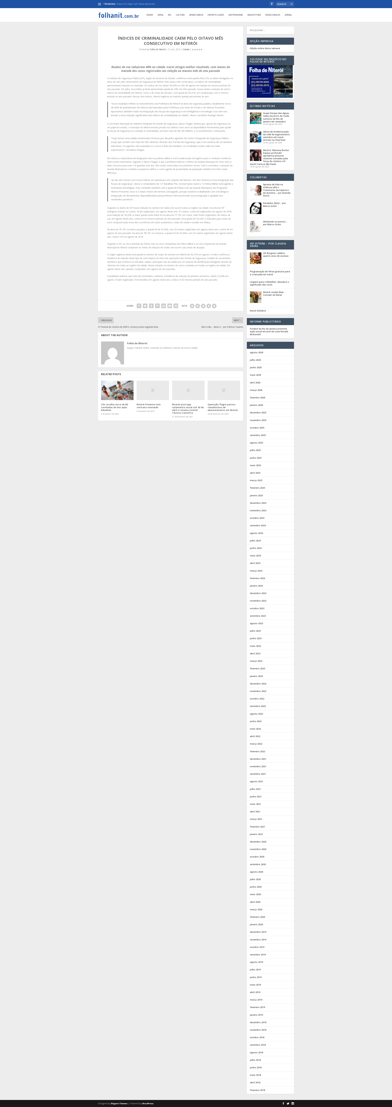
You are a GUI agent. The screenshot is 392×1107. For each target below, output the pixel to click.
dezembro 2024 (258, 502)
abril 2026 (255, 382)
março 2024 (256, 570)
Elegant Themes (119, 1103)
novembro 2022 (258, 691)
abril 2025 (255, 472)
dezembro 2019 (258, 931)
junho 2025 (256, 457)
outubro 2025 (257, 427)
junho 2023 (256, 638)
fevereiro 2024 (257, 578)
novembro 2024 (258, 510)
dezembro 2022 (258, 683)
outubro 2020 (257, 856)
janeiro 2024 (256, 585)
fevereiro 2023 (257, 668)
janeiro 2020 (256, 924)
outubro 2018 (257, 1037)
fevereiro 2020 (257, 916)
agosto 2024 (256, 533)
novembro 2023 (258, 600)
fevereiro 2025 (257, 487)
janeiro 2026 (256, 405)
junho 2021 (256, 796)
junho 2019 (256, 977)
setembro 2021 (258, 773)
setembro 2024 (258, 525)
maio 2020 (255, 894)
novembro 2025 (258, 420)
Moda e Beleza (272, 15)
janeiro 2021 (256, 834)
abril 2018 (255, 1082)
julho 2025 (255, 450)
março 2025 (256, 480)
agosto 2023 (256, 623)
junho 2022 (256, 721)
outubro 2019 (257, 947)
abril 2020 (255, 901)
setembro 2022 (258, 706)
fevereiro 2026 (257, 397)
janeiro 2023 (256, 676)
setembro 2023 (258, 615)
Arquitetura (254, 15)
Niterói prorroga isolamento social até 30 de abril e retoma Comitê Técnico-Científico (188, 408)
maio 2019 (255, 984)
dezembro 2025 (258, 412)
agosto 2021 (256, 781)
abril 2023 (255, 653)
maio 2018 (255, 1074)
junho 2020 (256, 886)
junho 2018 (256, 1067)
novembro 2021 (258, 766)
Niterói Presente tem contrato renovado (149, 406)
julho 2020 (255, 879)
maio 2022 (255, 728)
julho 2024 (255, 540)
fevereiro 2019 (257, 1007)
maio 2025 (255, 465)
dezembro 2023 (258, 593)
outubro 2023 (257, 608)
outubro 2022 (257, 698)
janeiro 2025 (256, 495)
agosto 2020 (256, 871)
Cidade (149, 15)
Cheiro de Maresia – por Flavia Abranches (137, 3)
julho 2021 (255, 789)
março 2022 (256, 743)
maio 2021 (255, 804)
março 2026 (256, 390)
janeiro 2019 (256, 1014)
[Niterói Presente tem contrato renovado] (153, 390)
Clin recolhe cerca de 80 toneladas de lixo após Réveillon (114, 407)
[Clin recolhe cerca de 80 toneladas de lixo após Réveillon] (117, 390)
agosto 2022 (256, 713)
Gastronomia (235, 15)
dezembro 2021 (258, 758)
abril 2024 (255, 563)
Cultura (180, 15)
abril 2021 (255, 811)
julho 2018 (255, 1060)
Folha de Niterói (158, 49)
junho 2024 (256, 548)
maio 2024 (255, 555)
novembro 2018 (258, 1029)
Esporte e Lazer (216, 15)
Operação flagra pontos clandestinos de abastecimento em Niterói (223, 407)
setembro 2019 (258, 954)
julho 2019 (255, 969)
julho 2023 (255, 630)
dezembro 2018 (258, 1022)
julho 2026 (255, 359)
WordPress (147, 1103)
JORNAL (288, 15)
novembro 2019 (258, 939)
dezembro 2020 (258, 841)
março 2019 (256, 999)
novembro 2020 (258, 849)
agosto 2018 (256, 1052)
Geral (160, 15)
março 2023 (256, 661)
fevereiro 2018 (257, 1090)
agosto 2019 (256, 962)
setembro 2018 (258, 1044)
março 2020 (256, 909)
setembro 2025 (258, 435)
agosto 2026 (256, 352)
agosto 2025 (256, 442)
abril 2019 (255, 992)
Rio (169, 15)
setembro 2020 (258, 864)
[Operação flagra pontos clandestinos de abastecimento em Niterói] (224, 390)
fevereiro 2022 (257, 751)
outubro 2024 (257, 517)
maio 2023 (255, 646)
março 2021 (256, 819)
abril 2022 (255, 736)
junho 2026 (256, 367)
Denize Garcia (196, 15)
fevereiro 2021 (257, 826)
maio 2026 (255, 374)
